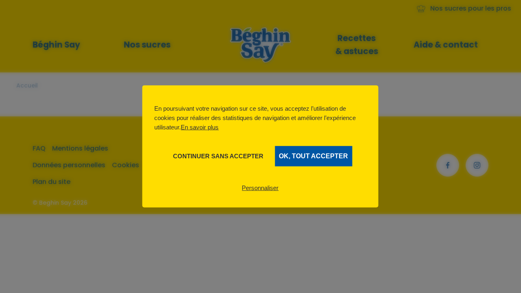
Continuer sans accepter (218, 156)
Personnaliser (260, 187)
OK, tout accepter (313, 156)
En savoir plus (200, 127)
